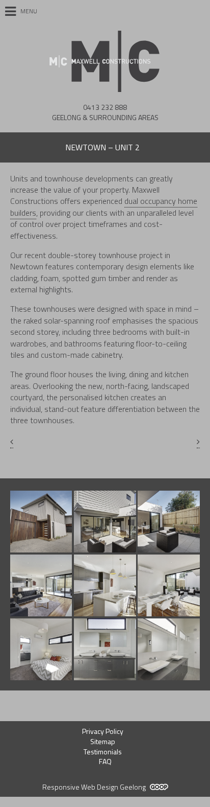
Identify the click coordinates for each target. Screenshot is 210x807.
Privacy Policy (102, 731)
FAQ (105, 761)
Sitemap (102, 741)
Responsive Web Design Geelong (94, 786)
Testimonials (103, 751)
